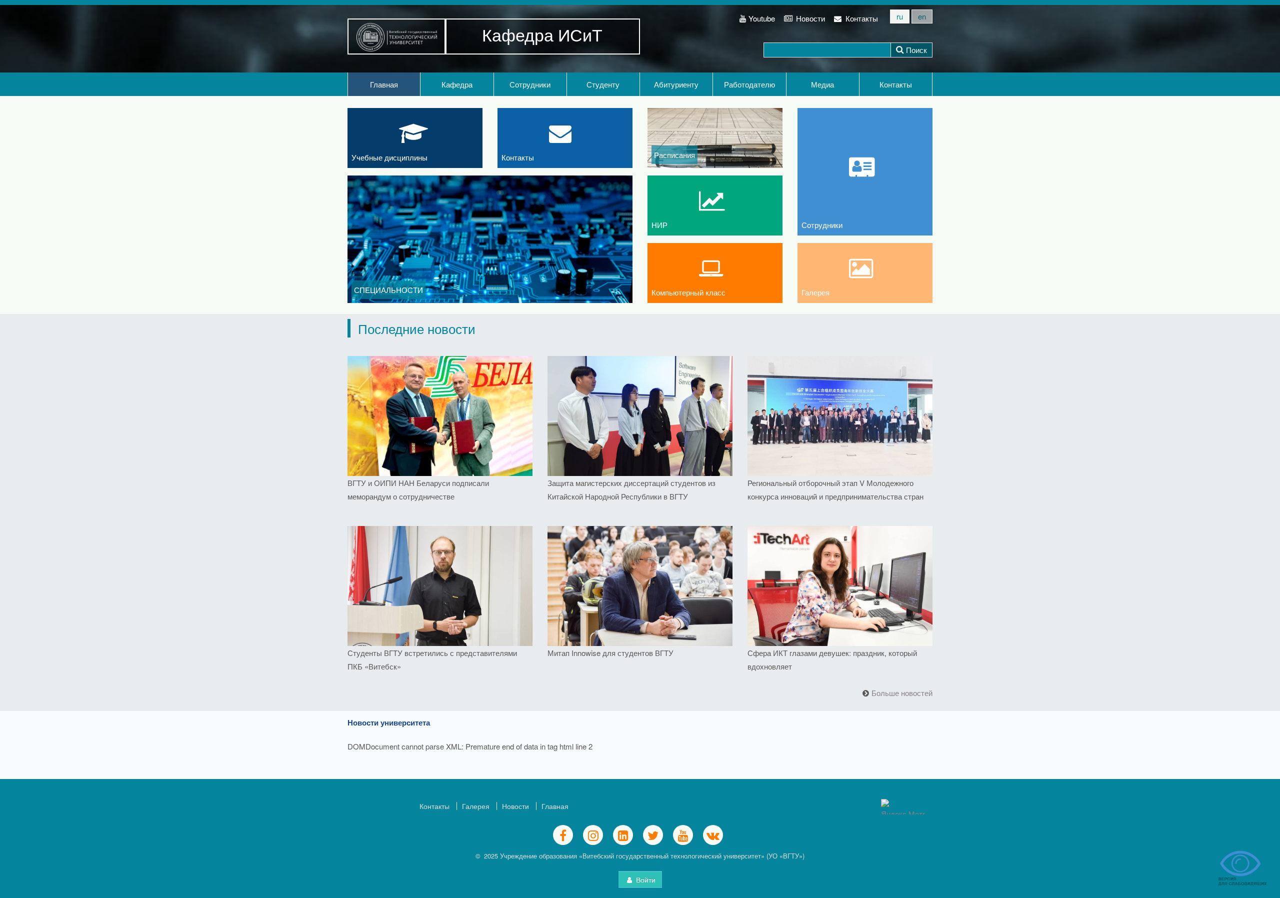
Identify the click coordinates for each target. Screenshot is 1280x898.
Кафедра (457, 84)
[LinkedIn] (623, 835)
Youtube (761, 18)
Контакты (861, 18)
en (922, 16)
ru (899, 16)
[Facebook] (563, 835)
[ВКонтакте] (713, 835)
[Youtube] (683, 835)
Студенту (603, 84)
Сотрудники (530, 84)
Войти (645, 879)
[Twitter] (653, 835)
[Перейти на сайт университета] (397, 37)
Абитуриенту (676, 84)
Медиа (822, 84)
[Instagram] (593, 835)
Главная (384, 84)
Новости (809, 18)
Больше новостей (902, 693)
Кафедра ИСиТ (542, 34)
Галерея (476, 806)
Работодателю (749, 84)
